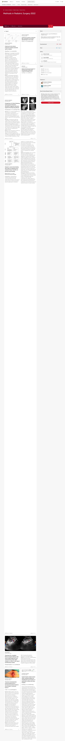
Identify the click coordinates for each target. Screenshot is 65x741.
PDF (57, 44)
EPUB (60, 44)
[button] (14, 26)
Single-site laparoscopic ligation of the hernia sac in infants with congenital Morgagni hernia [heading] (28, 70)
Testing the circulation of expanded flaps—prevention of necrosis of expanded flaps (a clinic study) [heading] (28, 38)
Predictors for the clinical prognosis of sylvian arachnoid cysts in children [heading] (11, 48)
